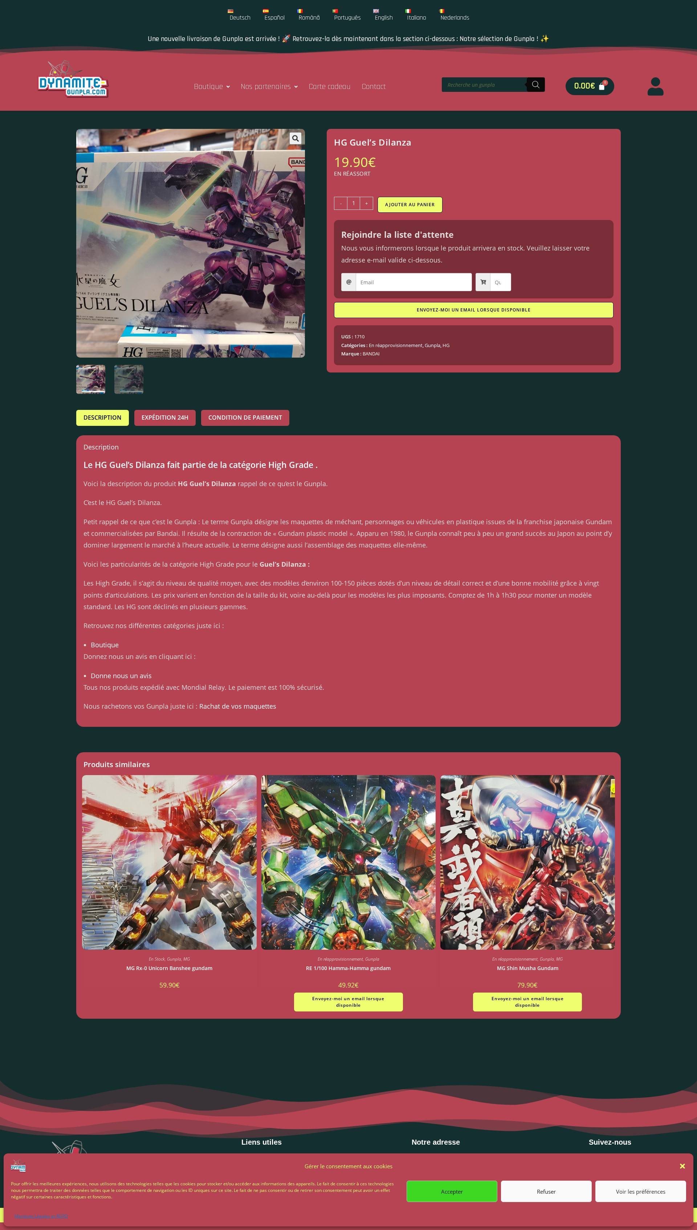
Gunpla (432, 345)
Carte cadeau (330, 87)
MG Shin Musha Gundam (527, 968)
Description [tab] (102, 417)
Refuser (546, 1191)
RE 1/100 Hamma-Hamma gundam (348, 968)
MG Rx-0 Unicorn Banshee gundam (169, 968)
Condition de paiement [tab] (245, 417)
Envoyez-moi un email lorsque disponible (474, 310)
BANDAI (371, 353)
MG (186, 959)
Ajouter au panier (410, 204)
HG (446, 345)
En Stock (157, 959)
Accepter (452, 1191)
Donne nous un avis (121, 675)
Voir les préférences (640, 1191)
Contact (374, 87)
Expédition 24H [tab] (165, 417)
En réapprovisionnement (396, 345)
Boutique (208, 87)
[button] (682, 1166)
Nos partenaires (266, 87)
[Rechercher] (536, 84)
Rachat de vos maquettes (237, 706)
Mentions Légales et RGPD (41, 1216)
